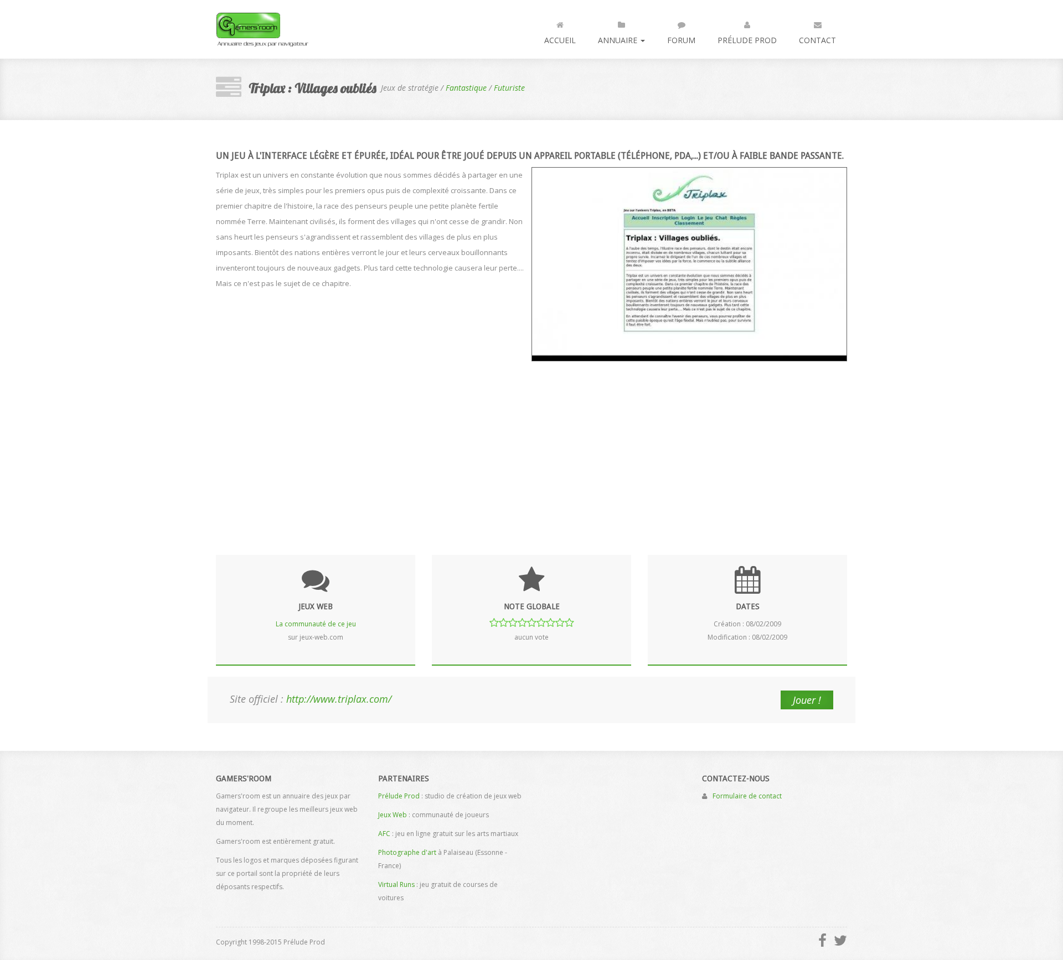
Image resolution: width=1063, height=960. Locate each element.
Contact (817, 40)
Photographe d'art (407, 852)
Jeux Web (392, 814)
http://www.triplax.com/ (338, 698)
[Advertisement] (531, 449)
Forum (681, 40)
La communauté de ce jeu (316, 624)
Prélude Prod (747, 40)
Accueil (560, 40)
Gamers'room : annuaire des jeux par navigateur (262, 29)
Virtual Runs (396, 884)
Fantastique (466, 87)
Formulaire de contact (747, 796)
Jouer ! (807, 700)
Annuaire (618, 40)
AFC (384, 833)
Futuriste (509, 87)
